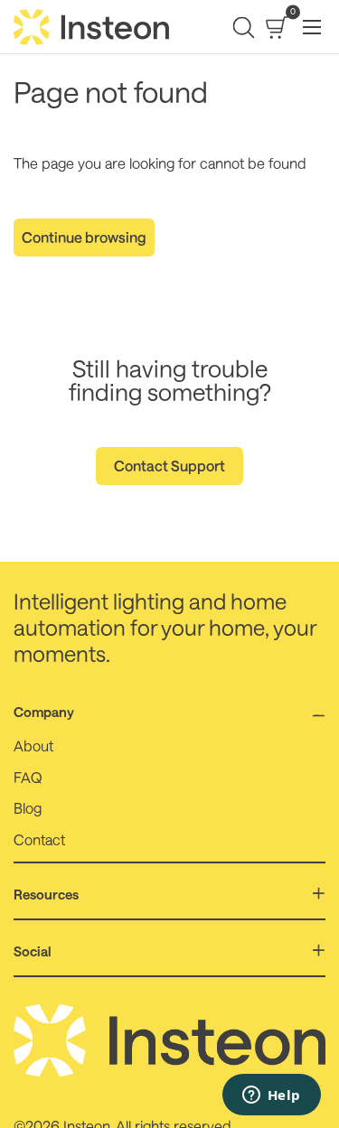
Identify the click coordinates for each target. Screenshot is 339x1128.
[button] (243, 27)
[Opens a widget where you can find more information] (271, 1096)
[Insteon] (92, 27)
